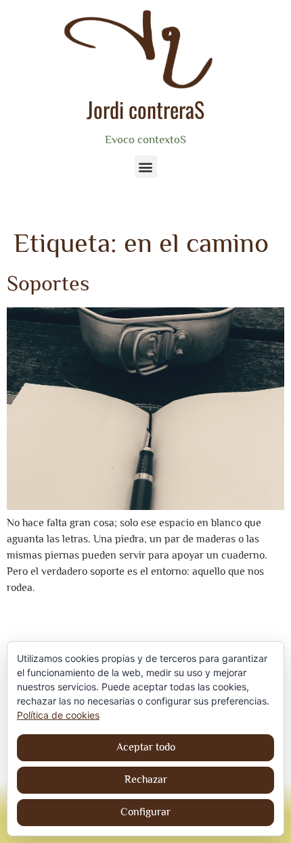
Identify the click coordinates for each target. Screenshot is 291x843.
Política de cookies (58, 715)
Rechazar (146, 779)
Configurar (145, 812)
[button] (146, 166)
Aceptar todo (145, 747)
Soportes (48, 283)
